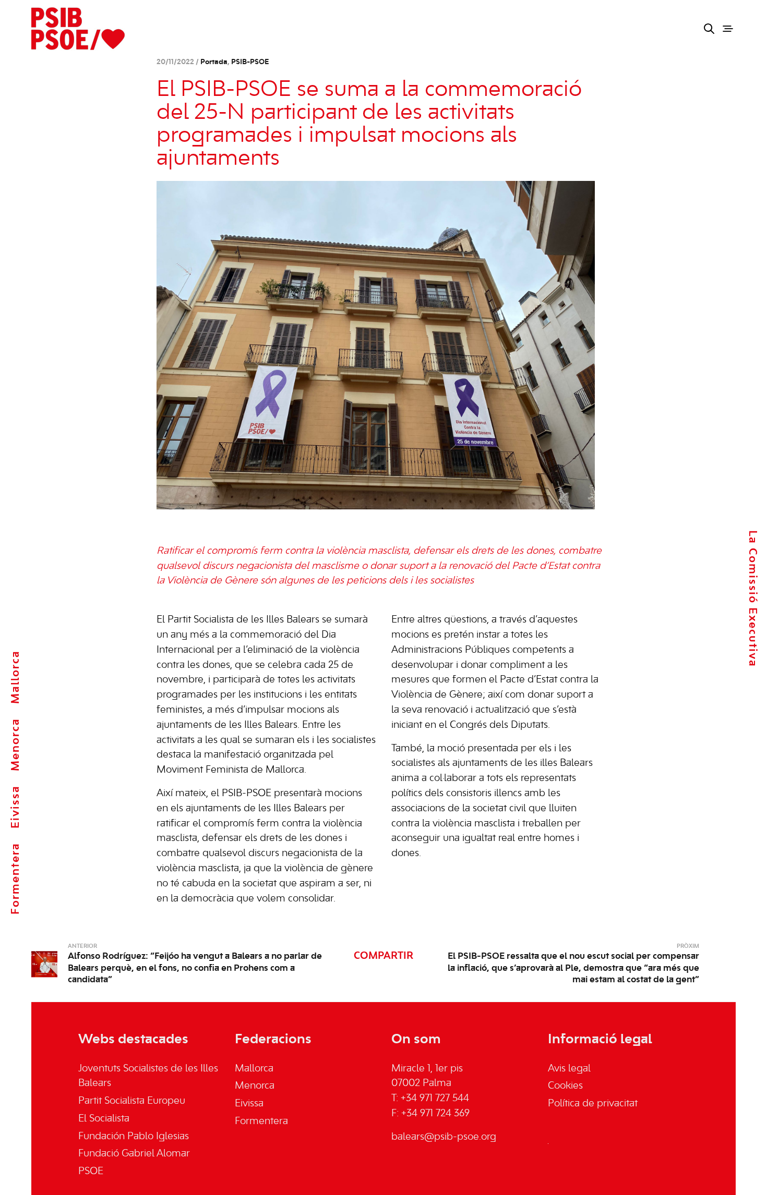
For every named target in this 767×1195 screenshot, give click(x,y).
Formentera (15, 878)
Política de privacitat (593, 1103)
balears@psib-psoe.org (443, 1137)
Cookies (565, 1086)
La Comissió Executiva (752, 598)
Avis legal (569, 1069)
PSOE (90, 1171)
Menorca (15, 744)
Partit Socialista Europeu (131, 1101)
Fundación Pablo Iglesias (133, 1136)
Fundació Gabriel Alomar (134, 1154)
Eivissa (15, 806)
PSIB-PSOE (250, 62)
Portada (213, 62)
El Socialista (103, 1119)
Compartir (383, 956)
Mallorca (15, 677)
